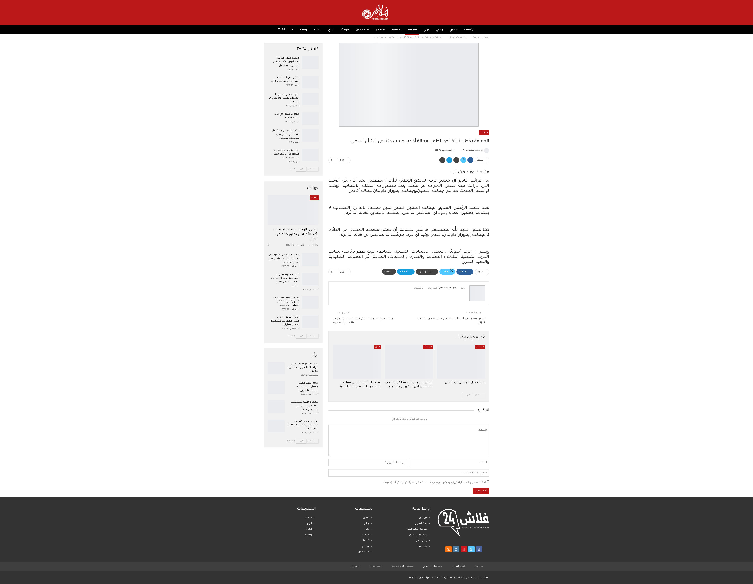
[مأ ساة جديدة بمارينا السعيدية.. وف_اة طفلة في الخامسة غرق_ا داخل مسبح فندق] (310, 279)
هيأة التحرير (421, 523)
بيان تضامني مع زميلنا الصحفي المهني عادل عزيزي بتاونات (284, 98)
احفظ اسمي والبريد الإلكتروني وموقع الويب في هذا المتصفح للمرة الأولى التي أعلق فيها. (435, 482)
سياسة (412, 30)
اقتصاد (396, 30)
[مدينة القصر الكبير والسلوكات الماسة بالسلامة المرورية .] (276, 387)
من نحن (423, 518)
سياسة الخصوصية (417, 529)
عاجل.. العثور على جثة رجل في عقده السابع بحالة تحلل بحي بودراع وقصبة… (283, 259)
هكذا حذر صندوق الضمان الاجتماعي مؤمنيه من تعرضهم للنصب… (285, 134)
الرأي (331, 30)
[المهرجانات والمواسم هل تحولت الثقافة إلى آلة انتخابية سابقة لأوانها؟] (276, 368)
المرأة (317, 30)
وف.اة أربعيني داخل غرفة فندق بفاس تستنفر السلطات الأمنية (286, 302)
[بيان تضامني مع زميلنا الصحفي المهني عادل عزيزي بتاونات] (310, 99)
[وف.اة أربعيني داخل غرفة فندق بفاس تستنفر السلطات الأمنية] (310, 302)
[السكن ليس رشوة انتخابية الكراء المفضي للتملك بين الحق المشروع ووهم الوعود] (409, 362)
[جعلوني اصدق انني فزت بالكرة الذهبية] (310, 118)
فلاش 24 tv (285, 30)
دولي (426, 30)
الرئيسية (469, 30)
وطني (439, 30)
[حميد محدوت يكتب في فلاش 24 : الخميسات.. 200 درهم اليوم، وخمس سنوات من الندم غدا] (276, 426)
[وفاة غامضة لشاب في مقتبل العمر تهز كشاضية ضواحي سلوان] (310, 322)
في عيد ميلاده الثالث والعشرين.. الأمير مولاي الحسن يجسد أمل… (286, 62)
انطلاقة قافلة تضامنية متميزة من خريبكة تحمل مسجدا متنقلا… (286, 154)
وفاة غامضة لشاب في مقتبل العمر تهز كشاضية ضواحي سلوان (285, 321)
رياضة (303, 30)
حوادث (345, 30)
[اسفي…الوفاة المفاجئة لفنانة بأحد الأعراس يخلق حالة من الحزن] (293, 210)
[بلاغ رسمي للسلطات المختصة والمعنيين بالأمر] (310, 82)
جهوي (453, 30)
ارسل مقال (421, 540)
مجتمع (380, 30)
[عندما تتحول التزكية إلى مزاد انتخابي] (461, 362)
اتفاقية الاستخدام (418, 535)
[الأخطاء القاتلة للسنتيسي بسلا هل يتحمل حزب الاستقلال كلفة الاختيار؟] (357, 362)
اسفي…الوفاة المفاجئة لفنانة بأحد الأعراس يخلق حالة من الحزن (296, 235)
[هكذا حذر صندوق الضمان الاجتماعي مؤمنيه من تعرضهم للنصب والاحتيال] (310, 135)
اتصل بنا (422, 546)
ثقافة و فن (362, 30)
